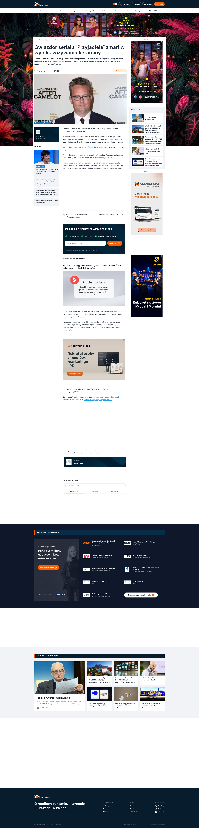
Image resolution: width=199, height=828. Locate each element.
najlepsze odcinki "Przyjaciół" (108, 397)
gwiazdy (99, 452)
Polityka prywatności (130, 824)
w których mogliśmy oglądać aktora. (98, 400)
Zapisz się (113, 243)
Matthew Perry (70, 452)
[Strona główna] (43, 4)
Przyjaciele (82, 452)
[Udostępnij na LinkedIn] (58, 71)
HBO (91, 452)
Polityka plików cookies (158, 824)
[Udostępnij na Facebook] (55, 71)
